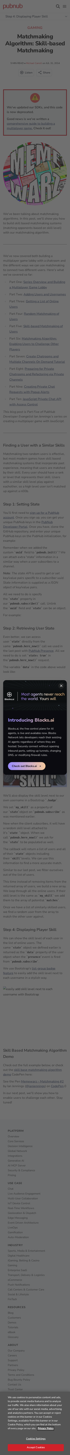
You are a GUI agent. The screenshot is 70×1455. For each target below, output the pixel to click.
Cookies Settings (36, 1438)
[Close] (61, 686)
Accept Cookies (36, 1447)
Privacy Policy (46, 1428)
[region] (35, 1423)
